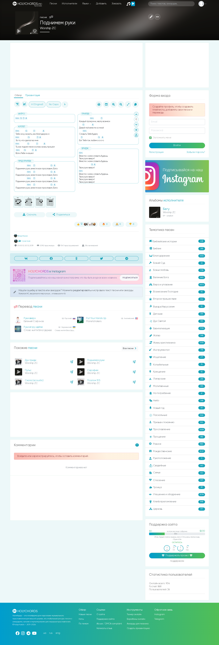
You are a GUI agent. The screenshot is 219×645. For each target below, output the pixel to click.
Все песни (128, 348)
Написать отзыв (104, 628)
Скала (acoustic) (34, 380)
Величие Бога (178, 277)
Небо (178, 400)
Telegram (159, 619)
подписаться (130, 277)
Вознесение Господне (177, 291)
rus (51, 633)
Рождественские (178, 451)
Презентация (32, 95)
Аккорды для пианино (138, 624)
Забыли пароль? (195, 152)
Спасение (178, 480)
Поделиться (63, 214)
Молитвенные (178, 386)
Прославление (178, 429)
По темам (83, 624)
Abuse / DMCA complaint (109, 624)
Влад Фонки (22, 236)
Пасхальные (178, 415)
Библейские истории (178, 241)
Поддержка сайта (105, 619)
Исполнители (69, 3)
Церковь (178, 509)
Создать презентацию (138, 628)
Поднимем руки (96, 360)
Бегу (166, 209)
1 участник (26, 241)
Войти (177, 145)
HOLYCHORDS (38, 271)
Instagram (159, 614)
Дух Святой (178, 321)
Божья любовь (178, 270)
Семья (178, 472)
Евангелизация (178, 328)
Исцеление (178, 357)
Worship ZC (48, 28)
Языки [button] (85, 3)
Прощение (178, 437)
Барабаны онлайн (136, 619)
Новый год (178, 408)
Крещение (178, 372)
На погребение (177, 393)
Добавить (101, 3)
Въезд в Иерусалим (178, 306)
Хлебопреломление (178, 501)
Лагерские (178, 379)
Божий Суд (178, 263)
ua (44, 633)
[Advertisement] (76, 65)
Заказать (116, 3)
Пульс (28, 370)
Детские (178, 314)
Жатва (178, 335)
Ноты (81, 619)
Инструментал (178, 350)
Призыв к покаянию (178, 422)
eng (58, 633)
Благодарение (178, 256)
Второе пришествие (178, 299)
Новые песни (85, 614)
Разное (178, 444)
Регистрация (156, 152)
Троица (177, 487)
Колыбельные (178, 364)
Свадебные (178, 465)
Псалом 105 (93, 380)
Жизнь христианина (178, 342)
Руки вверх (30, 318)
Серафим (92, 370)
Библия (178, 248)
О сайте (101, 614)
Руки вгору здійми (33, 327)
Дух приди (30, 360)
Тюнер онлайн (134, 614)
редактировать (82, 290)
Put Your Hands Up (96, 318)
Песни (53, 3)
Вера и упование (178, 284)
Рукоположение (177, 458)
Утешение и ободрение (178, 494)
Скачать (31, 214)
